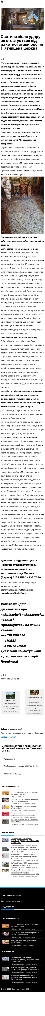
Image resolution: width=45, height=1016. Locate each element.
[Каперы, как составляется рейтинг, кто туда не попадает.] (5, 800)
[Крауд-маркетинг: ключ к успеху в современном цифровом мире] (5, 814)
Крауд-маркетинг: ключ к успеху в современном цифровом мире (24, 814)
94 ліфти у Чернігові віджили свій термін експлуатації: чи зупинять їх (25, 848)
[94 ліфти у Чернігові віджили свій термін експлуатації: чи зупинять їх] (5, 849)
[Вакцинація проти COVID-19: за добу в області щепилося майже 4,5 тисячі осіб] (5, 855)
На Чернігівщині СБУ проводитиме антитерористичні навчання (25, 864)
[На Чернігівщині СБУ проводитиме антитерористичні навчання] (5, 864)
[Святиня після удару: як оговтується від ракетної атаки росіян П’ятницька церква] (22, 19)
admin (12, 759)
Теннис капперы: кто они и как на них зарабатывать (24, 793)
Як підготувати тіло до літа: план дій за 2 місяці (24, 807)
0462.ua (15, 679)
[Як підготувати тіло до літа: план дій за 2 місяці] (5, 807)
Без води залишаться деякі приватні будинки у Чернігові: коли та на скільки (25, 841)
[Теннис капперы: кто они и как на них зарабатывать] (5, 793)
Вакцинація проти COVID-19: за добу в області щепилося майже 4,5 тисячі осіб (24, 856)
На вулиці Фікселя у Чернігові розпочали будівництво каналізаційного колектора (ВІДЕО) (25, 872)
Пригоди (18, 774)
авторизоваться (8, 737)
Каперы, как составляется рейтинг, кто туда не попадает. (25, 800)
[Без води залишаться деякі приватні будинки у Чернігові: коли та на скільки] (5, 840)
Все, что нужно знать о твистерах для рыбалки (24, 821)
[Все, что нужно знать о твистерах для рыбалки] (5, 821)
